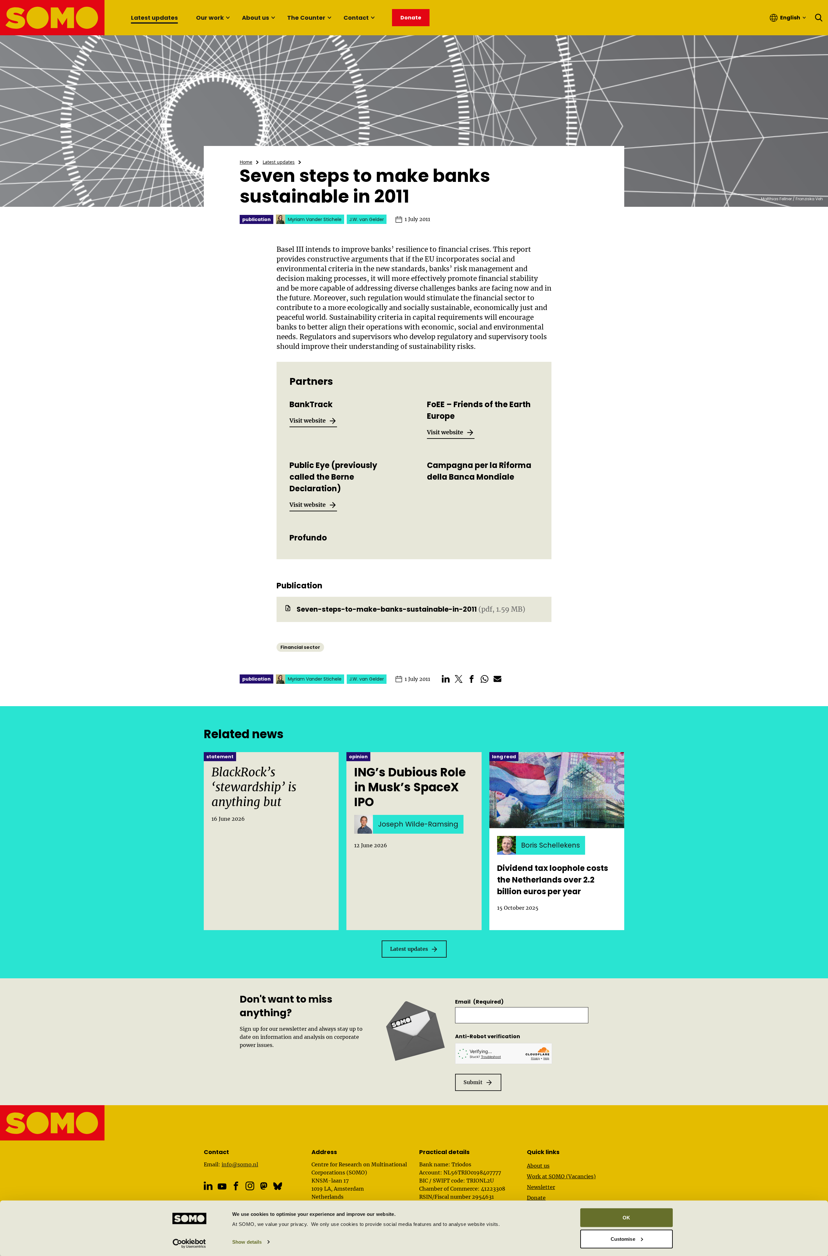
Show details (247, 1242)
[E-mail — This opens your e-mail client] (497, 678)
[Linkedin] (208, 1186)
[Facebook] (236, 1186)
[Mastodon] (263, 1186)
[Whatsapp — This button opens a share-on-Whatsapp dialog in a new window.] (484, 678)
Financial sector (300, 647)
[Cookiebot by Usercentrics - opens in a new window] (189, 1243)
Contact (356, 18)
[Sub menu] (228, 18)
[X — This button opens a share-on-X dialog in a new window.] (458, 678)
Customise (623, 1238)
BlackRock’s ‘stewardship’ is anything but (254, 787)
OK (626, 1217)
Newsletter (541, 1187)
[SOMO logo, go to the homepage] (52, 17)
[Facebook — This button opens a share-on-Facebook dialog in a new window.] (471, 678)
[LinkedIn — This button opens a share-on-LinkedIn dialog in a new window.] (445, 678)
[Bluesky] (277, 1186)
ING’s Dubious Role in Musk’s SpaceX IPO (410, 787)
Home (246, 162)
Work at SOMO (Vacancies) (561, 1176)
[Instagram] (249, 1186)
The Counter (306, 18)
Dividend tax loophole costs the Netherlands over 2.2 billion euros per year (552, 880)
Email (479, 1002)
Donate (536, 1198)
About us (255, 18)
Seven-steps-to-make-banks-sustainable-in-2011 (387, 609)
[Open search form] (819, 18)
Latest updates (154, 18)
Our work (210, 18)
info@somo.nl (240, 1164)
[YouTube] (222, 1186)
